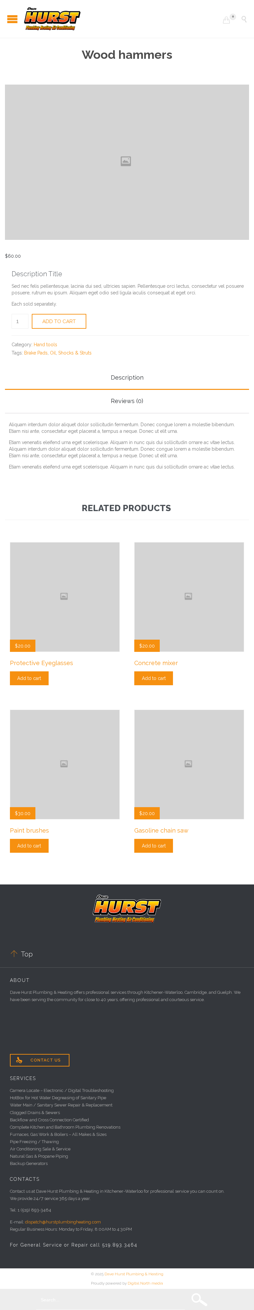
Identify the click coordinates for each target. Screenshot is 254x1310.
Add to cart (59, 321)
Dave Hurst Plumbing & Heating (134, 1274)
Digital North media (145, 1283)
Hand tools (45, 344)
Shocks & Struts (75, 353)
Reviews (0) (127, 400)
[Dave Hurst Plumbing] (123, 19)
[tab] (127, 378)
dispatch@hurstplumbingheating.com (63, 1221)
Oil (53, 353)
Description (127, 377)
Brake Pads (36, 353)
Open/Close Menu (12, 19)
